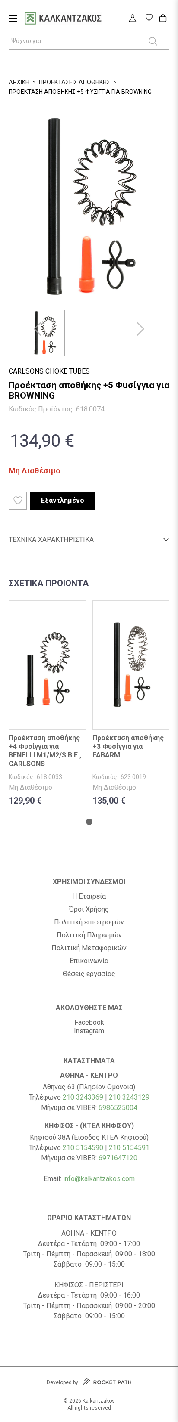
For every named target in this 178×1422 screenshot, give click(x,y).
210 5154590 (83, 1148)
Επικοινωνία (89, 961)
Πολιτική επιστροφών (89, 922)
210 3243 (123, 1097)
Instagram (89, 1031)
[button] (37, 328)
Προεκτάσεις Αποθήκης (74, 82)
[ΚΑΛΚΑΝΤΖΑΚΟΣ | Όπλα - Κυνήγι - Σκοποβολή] (74, 19)
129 (143, 1097)
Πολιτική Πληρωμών (89, 935)
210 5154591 (129, 1148)
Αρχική (19, 82)
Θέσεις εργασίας (89, 974)
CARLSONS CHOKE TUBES (49, 371)
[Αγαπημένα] (148, 18)
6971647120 (118, 1158)
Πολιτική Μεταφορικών (89, 948)
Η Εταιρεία (89, 896)
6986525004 (118, 1108)
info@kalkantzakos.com (99, 1179)
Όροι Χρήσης (89, 909)
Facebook (89, 1022)
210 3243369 (83, 1097)
